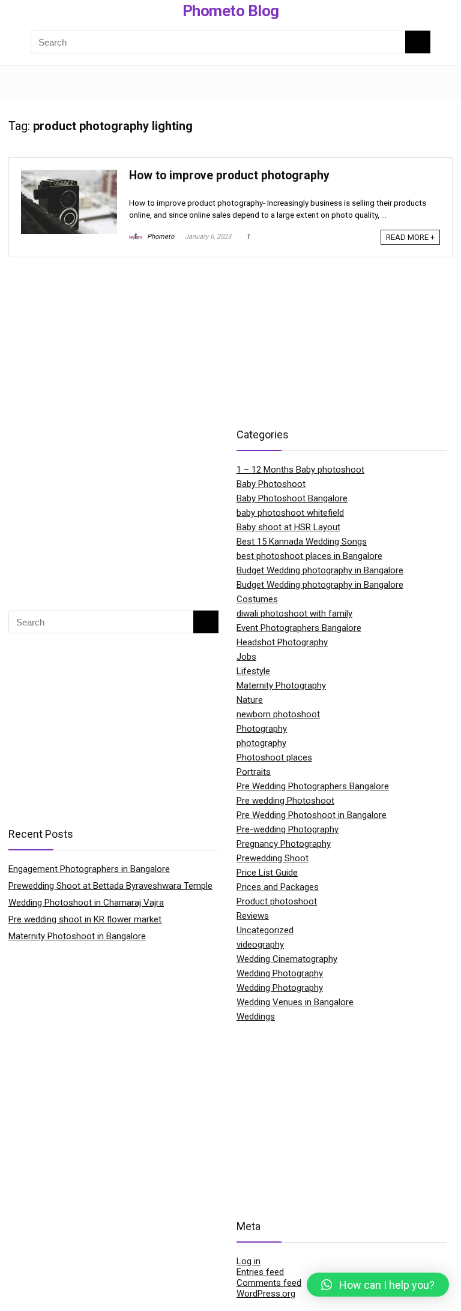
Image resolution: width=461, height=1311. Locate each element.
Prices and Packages (278, 887)
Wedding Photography (280, 973)
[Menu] (22, 82)
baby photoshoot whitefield (290, 512)
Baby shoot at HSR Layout (288, 527)
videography (260, 944)
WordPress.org (266, 1293)
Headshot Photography (282, 642)
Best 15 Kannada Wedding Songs (302, 541)
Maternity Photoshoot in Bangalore (77, 936)
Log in (249, 1261)
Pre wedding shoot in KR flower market (84, 919)
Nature (250, 699)
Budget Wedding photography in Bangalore (320, 570)
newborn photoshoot (278, 714)
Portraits (254, 771)
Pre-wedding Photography (288, 829)
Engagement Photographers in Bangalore (89, 869)
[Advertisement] (113, 512)
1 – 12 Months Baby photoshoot (300, 469)
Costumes (257, 599)
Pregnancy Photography (284, 843)
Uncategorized (265, 930)
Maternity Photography (281, 685)
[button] (378, 1285)
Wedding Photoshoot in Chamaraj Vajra (86, 902)
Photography (262, 728)
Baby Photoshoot (271, 484)
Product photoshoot (277, 901)
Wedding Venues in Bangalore (295, 1002)
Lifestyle (253, 671)
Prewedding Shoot (273, 858)
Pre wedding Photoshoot (285, 800)
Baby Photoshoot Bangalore (292, 498)
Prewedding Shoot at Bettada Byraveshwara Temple (110, 885)
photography (261, 743)
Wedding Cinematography (287, 959)
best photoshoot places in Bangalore (309, 556)
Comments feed (269, 1282)
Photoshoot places (274, 757)
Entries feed (260, 1272)
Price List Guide (267, 872)
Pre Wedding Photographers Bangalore (313, 786)
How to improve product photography (229, 175)
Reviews (253, 915)
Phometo (159, 236)
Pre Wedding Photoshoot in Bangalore (312, 815)
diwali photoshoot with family (294, 613)
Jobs (246, 656)
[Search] (434, 82)
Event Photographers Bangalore (299, 628)
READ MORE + (410, 237)
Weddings (256, 1016)
